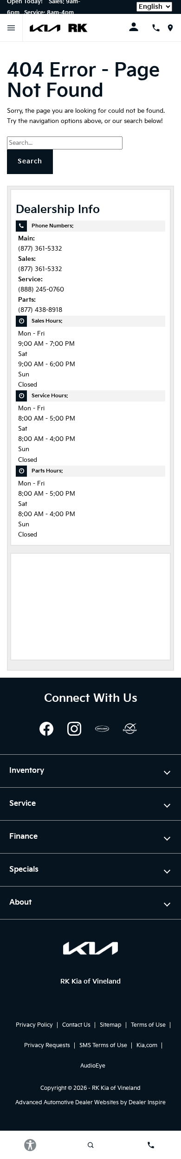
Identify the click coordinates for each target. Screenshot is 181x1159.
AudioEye (92, 1065)
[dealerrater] (130, 728)
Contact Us (76, 1025)
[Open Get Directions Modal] (174, 27)
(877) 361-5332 (40, 249)
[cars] (102, 728)
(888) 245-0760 (41, 289)
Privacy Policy (34, 1025)
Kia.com (146, 1045)
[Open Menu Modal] (11, 27)
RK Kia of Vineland (116, 1088)
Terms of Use (148, 1025)
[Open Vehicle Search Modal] (90, 1145)
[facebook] (46, 728)
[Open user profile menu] (140, 27)
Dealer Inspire (147, 1102)
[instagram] (74, 728)
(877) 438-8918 (40, 310)
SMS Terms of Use (103, 1045)
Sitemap (111, 1025)
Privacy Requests (47, 1045)
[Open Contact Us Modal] (159, 27)
